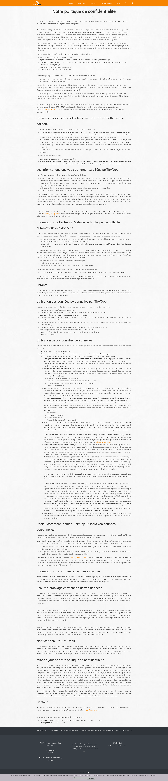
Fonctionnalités (107, 3)
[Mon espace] (132, 3)
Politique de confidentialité (69, 730)
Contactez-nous (127, 730)
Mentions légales (108, 730)
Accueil (71, 3)
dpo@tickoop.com (51, 109)
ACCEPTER (91, 778)
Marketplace (81, 3)
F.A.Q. (118, 730)
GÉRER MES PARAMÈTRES (80, 778)
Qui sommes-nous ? (42, 730)
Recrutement (55, 730)
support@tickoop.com (51, 214)
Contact (118, 3)
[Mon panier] (126, 3)
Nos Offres (93, 3)
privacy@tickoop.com (103, 442)
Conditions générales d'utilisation (90, 730)
